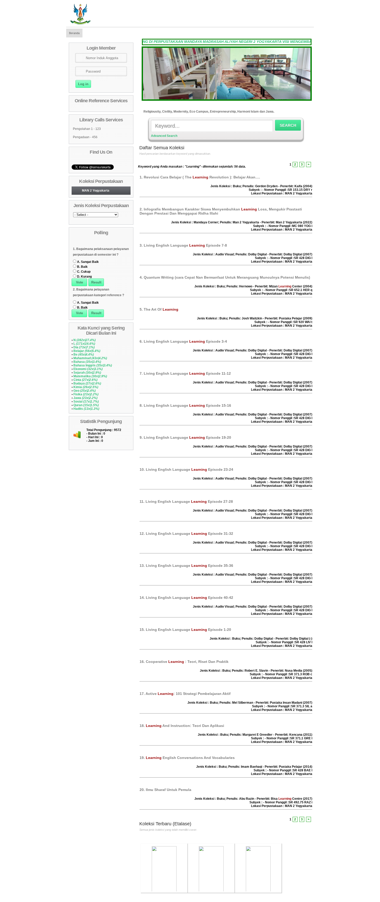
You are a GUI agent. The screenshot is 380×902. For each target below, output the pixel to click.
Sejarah (87, 372)
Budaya (87, 383)
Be (83, 354)
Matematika (90, 376)
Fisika (85, 394)
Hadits (86, 409)
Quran (86, 405)
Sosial (86, 401)
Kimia (85, 387)
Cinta (85, 380)
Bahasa (87, 362)
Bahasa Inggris (92, 365)
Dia (84, 347)
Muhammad (90, 358)
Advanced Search (164, 136)
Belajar (86, 351)
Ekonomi (88, 369)
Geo (84, 391)
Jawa (85, 398)
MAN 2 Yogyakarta (95, 190)
